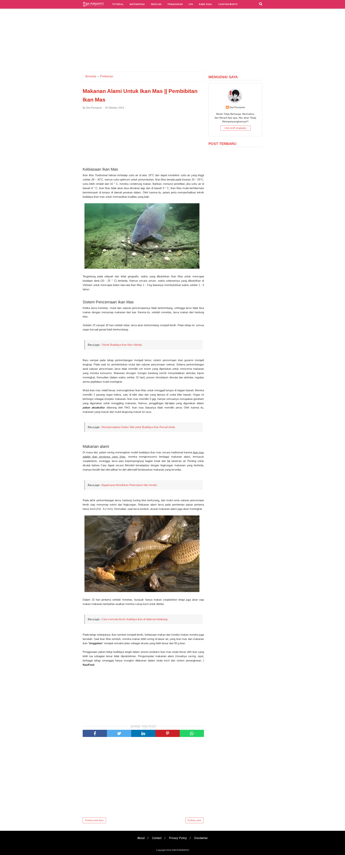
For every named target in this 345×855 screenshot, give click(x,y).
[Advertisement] (172, 41)
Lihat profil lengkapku (235, 128)
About (141, 838)
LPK (191, 4)
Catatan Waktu (228, 4)
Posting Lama (194, 820)
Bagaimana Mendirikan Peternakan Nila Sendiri (129, 485)
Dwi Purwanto (237, 107)
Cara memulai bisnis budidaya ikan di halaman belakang (134, 619)
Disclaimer (201, 838)
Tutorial (117, 4)
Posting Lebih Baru (94, 820)
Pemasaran (175, 4)
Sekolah (156, 4)
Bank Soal (205, 4)
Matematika (137, 4)
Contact (157, 838)
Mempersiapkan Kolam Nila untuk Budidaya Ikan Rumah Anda (138, 427)
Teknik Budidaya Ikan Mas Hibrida (122, 344)
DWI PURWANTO (180, 850)
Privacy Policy (178, 838)
